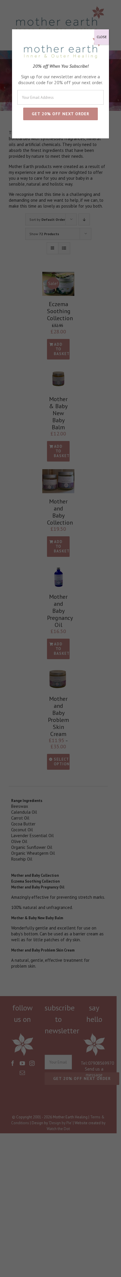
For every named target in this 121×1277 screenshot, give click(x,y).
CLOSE (102, 37)
